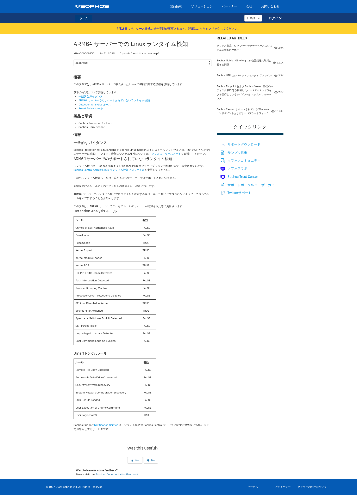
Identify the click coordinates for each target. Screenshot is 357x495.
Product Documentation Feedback (117, 474)
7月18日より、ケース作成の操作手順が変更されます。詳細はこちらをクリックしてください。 (178, 28)
